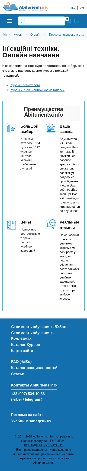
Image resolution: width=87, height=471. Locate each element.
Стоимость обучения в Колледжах (32, 335)
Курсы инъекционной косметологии (37, 89)
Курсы (17, 34)
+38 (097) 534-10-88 (28, 393)
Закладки (69, 21)
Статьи (17, 373)
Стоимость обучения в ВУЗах (38, 326)
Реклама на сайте (27, 414)
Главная (5, 34)
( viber (16, 399)
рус (82, 7)
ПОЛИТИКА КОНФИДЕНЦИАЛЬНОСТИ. (45, 443)
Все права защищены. (32, 449)
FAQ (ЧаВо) (21, 361)
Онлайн (35, 34)
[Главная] (29, 6)
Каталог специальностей (34, 367)
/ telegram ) (32, 399)
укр (73, 7)
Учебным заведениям (31, 421)
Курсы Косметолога (25, 84)
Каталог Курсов (25, 344)
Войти (76, 21)
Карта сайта (22, 350)
